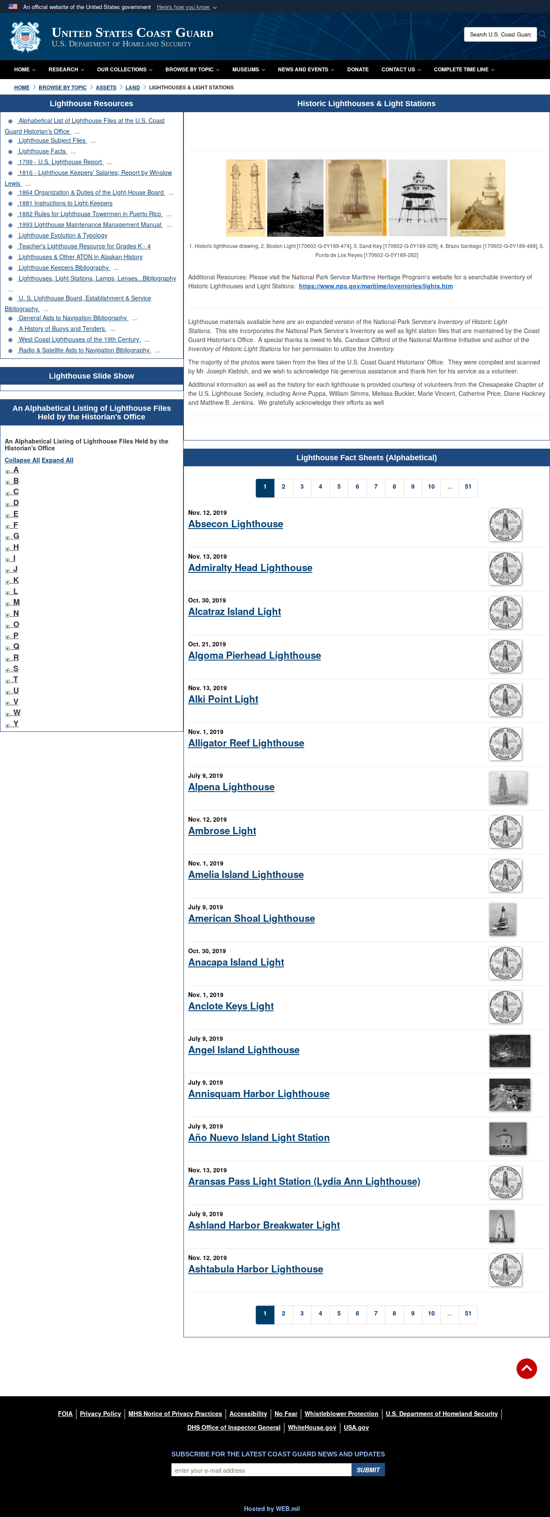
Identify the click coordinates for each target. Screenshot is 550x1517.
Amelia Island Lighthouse (246, 874)
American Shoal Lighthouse (251, 918)
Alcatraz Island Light (234, 611)
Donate (358, 69)
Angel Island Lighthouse (243, 1049)
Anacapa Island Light (236, 962)
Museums (245, 69)
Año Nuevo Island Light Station (259, 1137)
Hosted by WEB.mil (272, 1508)
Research (63, 69)
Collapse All (22, 460)
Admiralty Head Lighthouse (250, 567)
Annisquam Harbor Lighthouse (259, 1093)
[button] (188, 7)
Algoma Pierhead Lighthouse (254, 655)
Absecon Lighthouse (235, 523)
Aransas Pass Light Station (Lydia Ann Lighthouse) (304, 1181)
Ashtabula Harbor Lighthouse (255, 1268)
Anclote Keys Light (231, 1005)
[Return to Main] (526, 1374)
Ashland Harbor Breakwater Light (264, 1225)
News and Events (303, 69)
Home (22, 69)
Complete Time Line (461, 69)
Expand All (57, 460)
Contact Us (398, 69)
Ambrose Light (222, 830)
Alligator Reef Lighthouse (246, 742)
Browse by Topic (189, 69)
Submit (368, 1469)
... (77, 131)
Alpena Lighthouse (231, 786)
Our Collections (122, 69)
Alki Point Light (223, 699)
